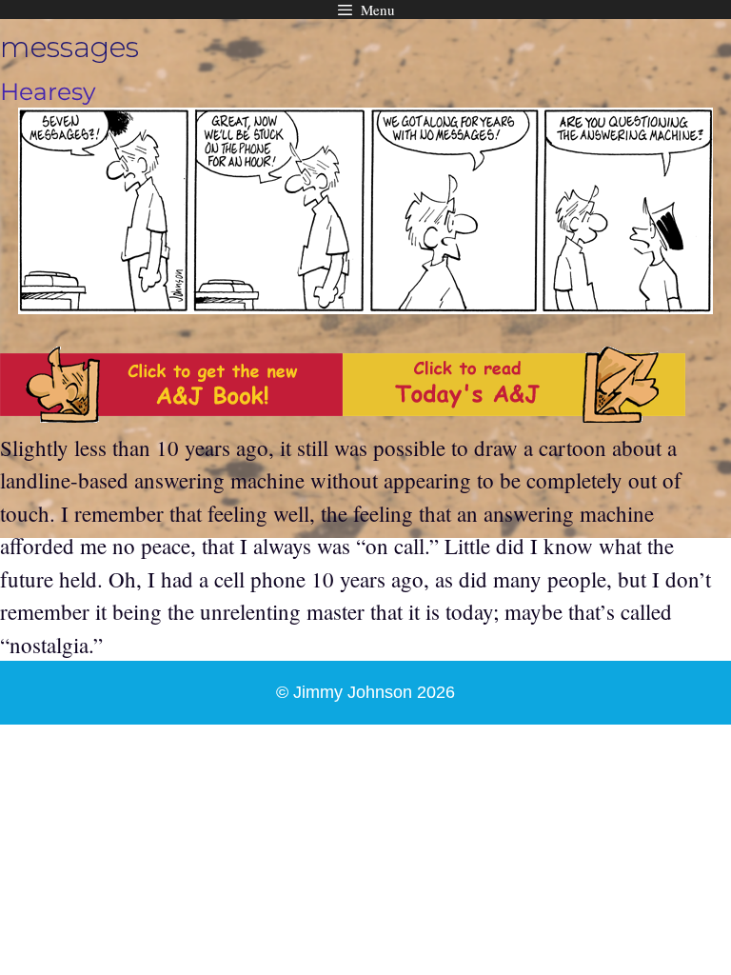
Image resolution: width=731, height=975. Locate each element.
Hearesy (48, 91)
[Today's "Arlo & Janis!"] (514, 414)
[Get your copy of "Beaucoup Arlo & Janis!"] (171, 414)
